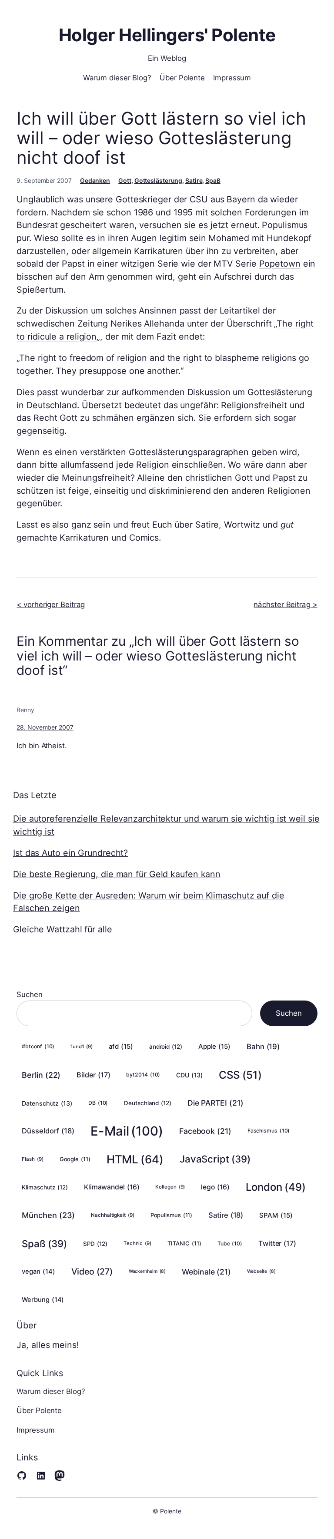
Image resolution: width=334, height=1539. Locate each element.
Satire (193, 180)
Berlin (41, 1075)
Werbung (43, 1300)
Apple (214, 1046)
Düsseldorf (48, 1130)
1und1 (81, 1047)
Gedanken (95, 180)
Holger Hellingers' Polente (167, 35)
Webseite (261, 1271)
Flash (32, 1159)
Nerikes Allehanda (147, 323)
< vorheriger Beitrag (51, 604)
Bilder (93, 1074)
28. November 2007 (45, 727)
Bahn (263, 1046)
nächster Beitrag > (285, 604)
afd (121, 1046)
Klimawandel (112, 1187)
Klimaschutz (45, 1187)
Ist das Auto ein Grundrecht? (70, 853)
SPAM (275, 1215)
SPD (95, 1243)
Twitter (277, 1243)
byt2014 (143, 1074)
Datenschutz (47, 1103)
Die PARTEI (215, 1102)
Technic (137, 1243)
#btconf (38, 1046)
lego (215, 1187)
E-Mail (126, 1131)
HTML (135, 1159)
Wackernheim (147, 1271)
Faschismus (268, 1130)
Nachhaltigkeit (112, 1215)
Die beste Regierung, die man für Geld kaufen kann (116, 874)
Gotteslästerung (158, 180)
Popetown (280, 263)
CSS (240, 1074)
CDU (189, 1075)
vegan (38, 1271)
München (48, 1215)
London (276, 1187)
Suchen (29, 994)
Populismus (171, 1215)
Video (92, 1271)
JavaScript (215, 1159)
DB (98, 1103)
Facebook (205, 1131)
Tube (229, 1243)
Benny (25, 709)
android (165, 1046)
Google (75, 1159)
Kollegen (170, 1187)
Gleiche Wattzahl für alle (62, 929)
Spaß (212, 180)
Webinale (206, 1271)
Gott (124, 180)
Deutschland (147, 1103)
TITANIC (184, 1243)
